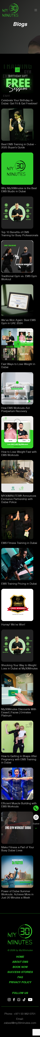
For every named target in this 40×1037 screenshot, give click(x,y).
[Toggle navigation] (36, 10)
